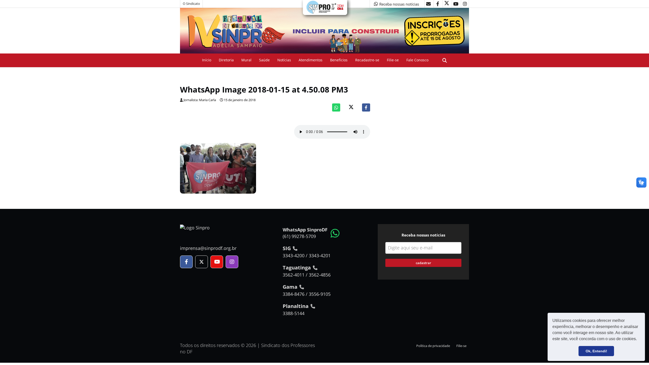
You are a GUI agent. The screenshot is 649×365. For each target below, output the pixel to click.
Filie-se (393, 60)
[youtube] (456, 4)
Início (206, 60)
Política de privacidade (433, 346)
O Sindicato (191, 4)
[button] (638, 339)
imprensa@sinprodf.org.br (208, 248)
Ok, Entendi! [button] (596, 351)
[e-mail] (428, 4)
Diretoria (226, 60)
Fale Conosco (417, 60)
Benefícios (339, 60)
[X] (446, 4)
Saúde (264, 60)
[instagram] (465, 4)
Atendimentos (310, 60)
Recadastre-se (367, 60)
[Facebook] (366, 107)
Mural (246, 60)
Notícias (284, 60)
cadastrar (423, 263)
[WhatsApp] (336, 107)
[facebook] (437, 4)
